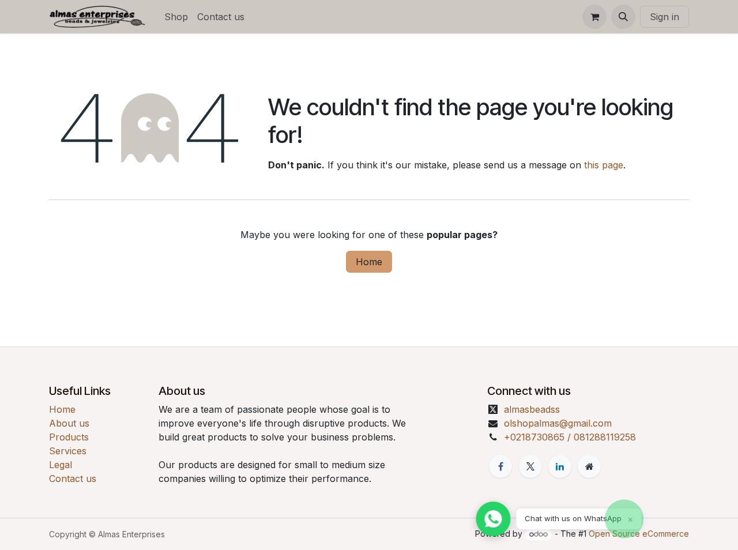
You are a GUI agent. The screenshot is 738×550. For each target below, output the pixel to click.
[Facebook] (500, 466)
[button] (623, 17)
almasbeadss (532, 409)
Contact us (72, 478)
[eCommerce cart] (594, 17)
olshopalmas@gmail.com (558, 423)
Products (69, 437)
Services (67, 451)
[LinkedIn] (559, 466)
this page (603, 165)
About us (69, 423)
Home (369, 262)
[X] (530, 466)
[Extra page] (589, 466)
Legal (60, 464)
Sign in (664, 16)
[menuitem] (176, 16)
